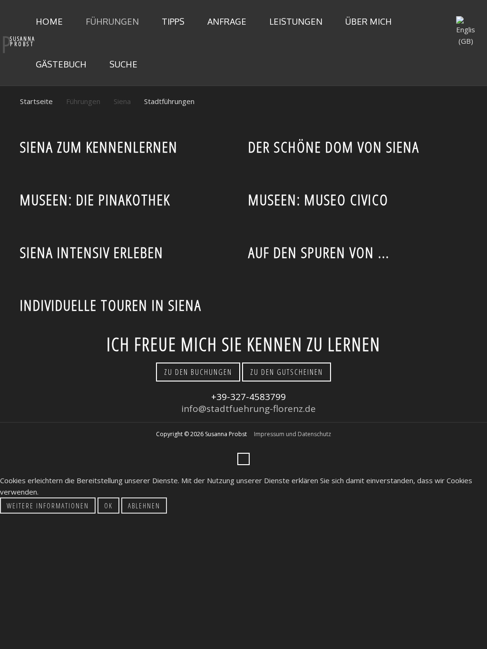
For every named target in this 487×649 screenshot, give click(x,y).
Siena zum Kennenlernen (99, 146)
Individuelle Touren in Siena (111, 305)
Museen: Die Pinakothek (95, 199)
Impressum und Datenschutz (292, 434)
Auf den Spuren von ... (319, 252)
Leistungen (294, 21)
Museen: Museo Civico (318, 199)
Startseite (36, 101)
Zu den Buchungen (198, 372)
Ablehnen (144, 505)
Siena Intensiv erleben (92, 252)
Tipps (172, 21)
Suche (122, 64)
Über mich (367, 21)
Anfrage (225, 21)
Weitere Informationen (48, 505)
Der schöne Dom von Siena (333, 146)
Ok (108, 505)
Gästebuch (60, 64)
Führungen (111, 21)
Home (48, 21)
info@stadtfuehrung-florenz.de (248, 408)
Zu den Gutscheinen (286, 372)
